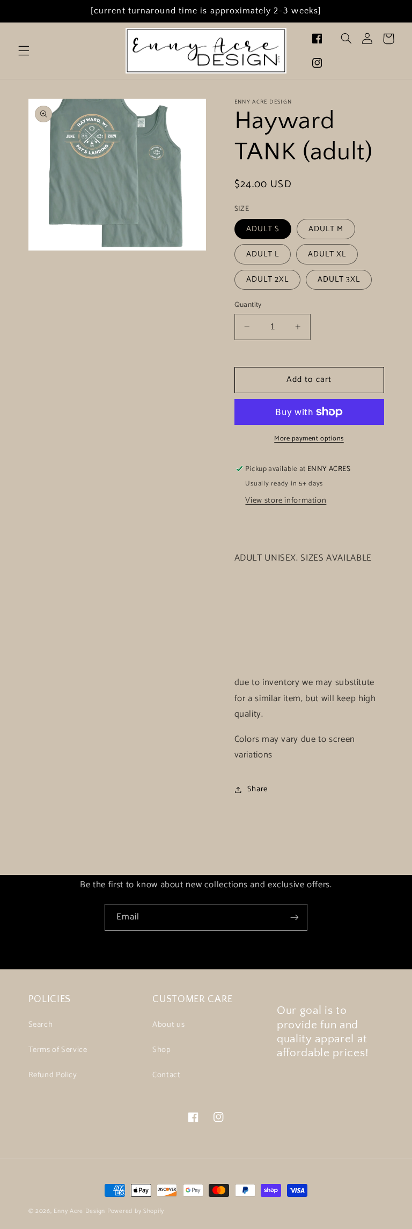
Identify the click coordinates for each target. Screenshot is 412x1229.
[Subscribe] (294, 917)
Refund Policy (52, 1075)
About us (168, 1024)
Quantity (248, 304)
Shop (161, 1049)
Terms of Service (57, 1049)
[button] (23, 51)
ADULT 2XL (267, 279)
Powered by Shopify (135, 1211)
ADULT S (262, 229)
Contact (166, 1075)
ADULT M (325, 229)
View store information (285, 500)
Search (40, 1024)
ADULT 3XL (339, 279)
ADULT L (262, 254)
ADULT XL (327, 254)
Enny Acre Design (79, 1211)
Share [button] (257, 789)
